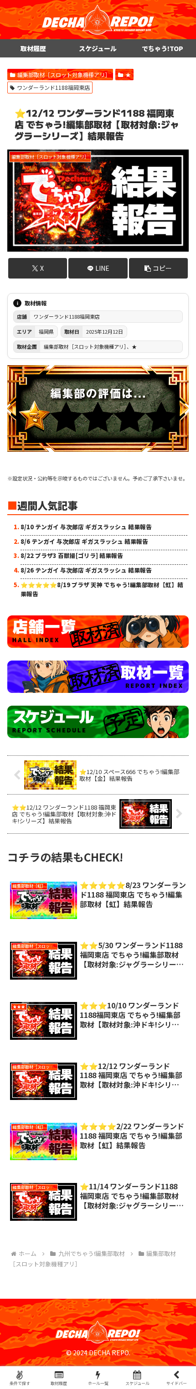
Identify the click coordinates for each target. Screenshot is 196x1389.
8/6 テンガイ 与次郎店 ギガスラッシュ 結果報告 (84, 541)
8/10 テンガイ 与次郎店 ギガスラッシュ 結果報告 (86, 526)
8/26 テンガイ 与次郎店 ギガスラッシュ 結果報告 (86, 570)
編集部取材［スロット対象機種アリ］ (63, 74)
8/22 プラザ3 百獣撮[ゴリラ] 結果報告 (72, 555)
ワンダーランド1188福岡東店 (53, 87)
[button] (158, 268)
